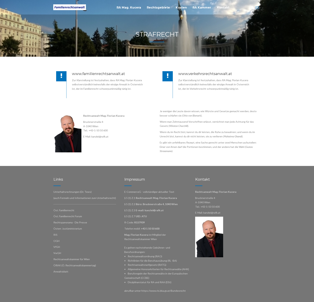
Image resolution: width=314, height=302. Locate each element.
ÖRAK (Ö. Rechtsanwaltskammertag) (74, 265)
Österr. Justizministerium (67, 228)
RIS (55, 234)
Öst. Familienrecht (63, 210)
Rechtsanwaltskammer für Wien (71, 259)
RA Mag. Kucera (129, 7)
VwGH (57, 253)
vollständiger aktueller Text (158, 191)
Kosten (181, 7)
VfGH (56, 246)
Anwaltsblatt (60, 271)
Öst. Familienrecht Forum (67, 216)
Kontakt (223, 7)
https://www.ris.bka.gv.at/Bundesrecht (163, 290)
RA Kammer (202, 7)
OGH (56, 240)
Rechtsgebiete (158, 7)
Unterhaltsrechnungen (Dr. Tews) (72, 191)
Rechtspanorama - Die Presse (70, 222)
